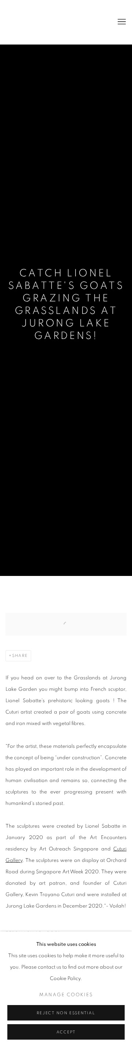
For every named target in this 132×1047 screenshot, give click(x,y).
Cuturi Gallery (35, 22)
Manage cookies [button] (66, 995)
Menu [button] (120, 22)
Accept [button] (66, 1032)
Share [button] (20, 656)
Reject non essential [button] (66, 1013)
